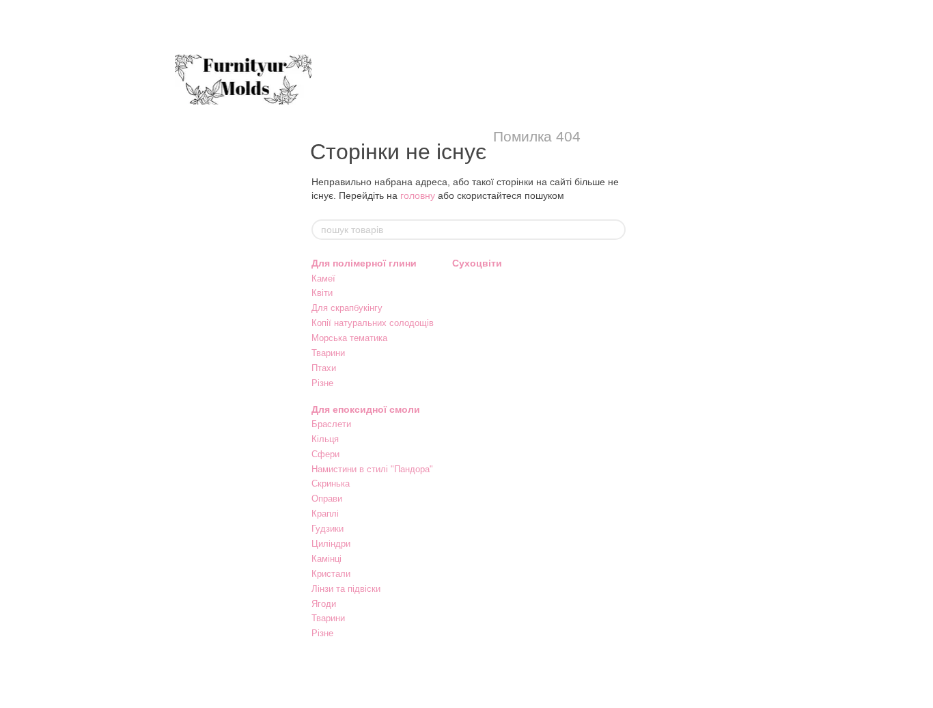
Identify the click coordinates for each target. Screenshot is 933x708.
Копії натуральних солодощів (372, 323)
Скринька (330, 483)
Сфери (325, 454)
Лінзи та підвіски (345, 589)
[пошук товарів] (615, 229)
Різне (322, 383)
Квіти (322, 293)
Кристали (330, 574)
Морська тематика (349, 338)
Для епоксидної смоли (365, 409)
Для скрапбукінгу (346, 308)
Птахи (323, 368)
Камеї (323, 278)
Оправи (326, 498)
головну (417, 195)
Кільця (325, 439)
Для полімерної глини (364, 263)
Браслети (331, 424)
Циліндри (330, 544)
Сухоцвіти (477, 263)
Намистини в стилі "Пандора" (372, 469)
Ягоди (323, 604)
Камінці (326, 559)
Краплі (325, 513)
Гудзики (327, 528)
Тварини (328, 353)
